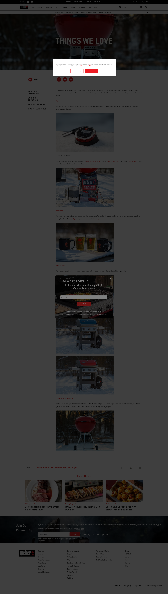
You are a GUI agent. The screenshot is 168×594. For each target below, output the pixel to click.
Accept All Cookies (91, 71)
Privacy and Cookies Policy (86, 65)
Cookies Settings (77, 71)
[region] (84, 67)
